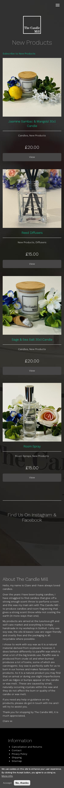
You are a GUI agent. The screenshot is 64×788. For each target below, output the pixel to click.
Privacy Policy (19, 753)
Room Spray (32, 446)
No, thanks (22, 782)
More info (7, 775)
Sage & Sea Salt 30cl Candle (32, 339)
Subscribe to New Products (19, 53)
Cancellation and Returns (27, 746)
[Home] (32, 25)
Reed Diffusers (32, 232)
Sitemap (17, 761)
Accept (7, 782)
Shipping (17, 757)
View (32, 157)
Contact (17, 750)
